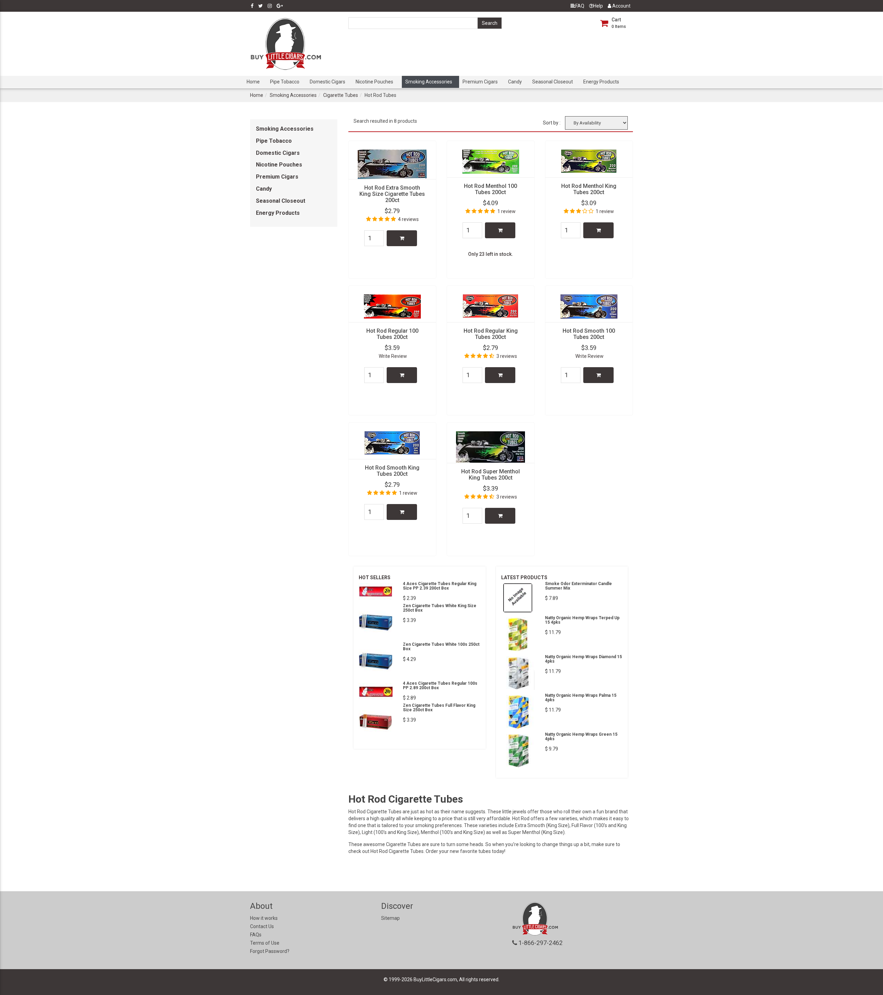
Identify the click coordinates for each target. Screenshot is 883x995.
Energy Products (601, 81)
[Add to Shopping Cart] (402, 238)
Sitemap (390, 918)
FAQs (255, 934)
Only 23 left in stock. (490, 254)
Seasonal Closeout (552, 81)
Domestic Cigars (327, 81)
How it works (264, 918)
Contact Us (262, 926)
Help (598, 6)
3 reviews (506, 356)
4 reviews (408, 219)
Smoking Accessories (428, 81)
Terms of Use (264, 943)
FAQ (579, 6)
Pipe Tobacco (284, 81)
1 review (506, 211)
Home (253, 81)
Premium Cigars (480, 81)
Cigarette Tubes (340, 95)
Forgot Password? (269, 951)
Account (621, 6)
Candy (515, 81)
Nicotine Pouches (374, 81)
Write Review (393, 356)
